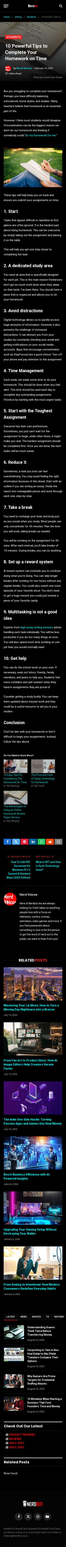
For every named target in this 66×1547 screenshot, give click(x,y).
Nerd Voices (24, 68)
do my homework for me (40, 135)
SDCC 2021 (16, 1443)
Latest (10, 1316)
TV (47, 1316)
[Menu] (6, 6)
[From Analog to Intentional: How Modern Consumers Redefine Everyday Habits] (33, 1263)
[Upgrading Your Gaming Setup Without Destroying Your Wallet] (33, 1208)
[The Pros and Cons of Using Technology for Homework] (43, 766)
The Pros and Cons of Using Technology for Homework (43, 778)
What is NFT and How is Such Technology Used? (48, 866)
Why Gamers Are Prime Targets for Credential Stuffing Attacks (41, 1380)
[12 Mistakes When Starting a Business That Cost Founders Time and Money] (14, 1404)
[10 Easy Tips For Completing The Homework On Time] (15, 766)
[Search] (60, 6)
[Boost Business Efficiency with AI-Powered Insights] (33, 1153)
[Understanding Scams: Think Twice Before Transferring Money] (14, 1332)
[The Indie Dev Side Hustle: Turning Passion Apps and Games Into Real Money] (33, 1098)
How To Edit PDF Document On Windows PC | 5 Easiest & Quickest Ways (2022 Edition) (18, 870)
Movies (36, 1316)
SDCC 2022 (16, 1447)
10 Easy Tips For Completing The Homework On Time (15, 778)
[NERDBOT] (33, 6)
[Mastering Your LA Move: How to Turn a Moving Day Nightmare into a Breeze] (33, 984)
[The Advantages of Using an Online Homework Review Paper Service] (15, 797)
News (23, 1316)
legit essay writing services (37, 627)
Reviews (15, 1439)
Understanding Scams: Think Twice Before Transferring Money (41, 1331)
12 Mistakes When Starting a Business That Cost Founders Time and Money (44, 1402)
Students (14, 37)
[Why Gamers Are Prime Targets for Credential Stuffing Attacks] (14, 1381)
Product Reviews (22, 1434)
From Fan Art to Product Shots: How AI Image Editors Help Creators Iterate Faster (30, 1064)
